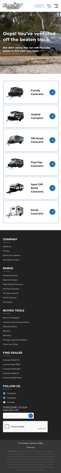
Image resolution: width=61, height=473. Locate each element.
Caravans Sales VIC (11, 360)
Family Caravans (10, 275)
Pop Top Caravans (11, 289)
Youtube (11, 402)
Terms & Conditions (11, 255)
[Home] (13, 6)
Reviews (6, 331)
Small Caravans (10, 297)
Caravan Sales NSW (11, 364)
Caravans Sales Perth (12, 378)
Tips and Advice (10, 326)
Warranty (7, 335)
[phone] (49, 6)
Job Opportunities (11, 260)
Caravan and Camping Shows (16, 322)
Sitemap (30, 447)
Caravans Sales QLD (12, 369)
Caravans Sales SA (11, 373)
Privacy (6, 251)
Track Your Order (10, 344)
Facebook (11, 393)
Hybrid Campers (10, 280)
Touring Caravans (11, 293)
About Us (7, 246)
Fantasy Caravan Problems (15, 340)
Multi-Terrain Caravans (13, 284)
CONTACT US (39, 6)
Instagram (11, 398)
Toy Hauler (7, 302)
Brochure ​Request (11, 318)
